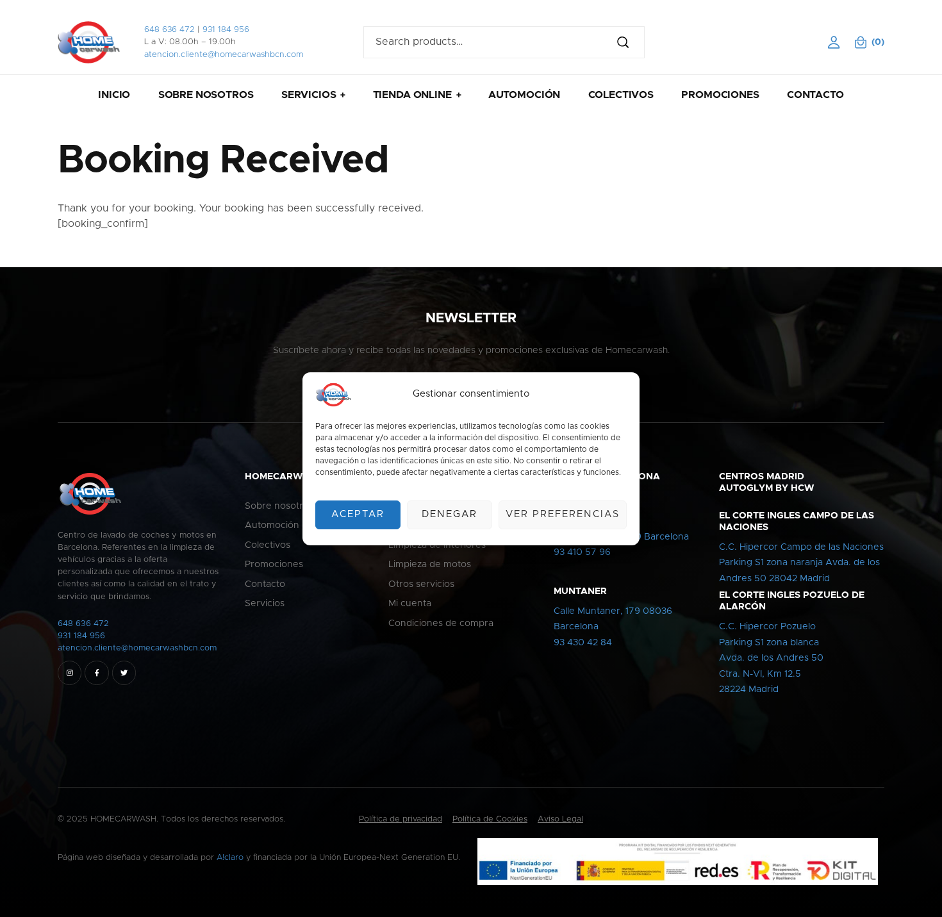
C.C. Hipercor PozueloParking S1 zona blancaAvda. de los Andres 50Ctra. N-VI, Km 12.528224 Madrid (771, 658)
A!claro (230, 858)
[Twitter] (124, 672)
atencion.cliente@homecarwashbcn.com (223, 55)
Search (629, 42)
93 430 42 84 (583, 642)
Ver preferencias (563, 514)
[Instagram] (69, 672)
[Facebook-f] (96, 672)
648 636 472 (169, 30)
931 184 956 (225, 30)
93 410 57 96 (582, 552)
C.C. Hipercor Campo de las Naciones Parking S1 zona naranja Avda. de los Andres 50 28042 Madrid (801, 563)
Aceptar (357, 514)
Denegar (449, 514)
